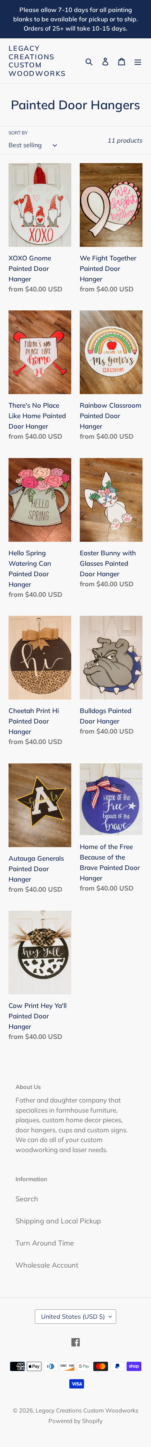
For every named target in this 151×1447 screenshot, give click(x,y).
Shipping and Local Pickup (58, 1220)
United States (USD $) (73, 1316)
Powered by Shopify (75, 1421)
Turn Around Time (44, 1243)
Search (26, 1198)
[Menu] (138, 61)
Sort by (18, 133)
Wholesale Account (46, 1265)
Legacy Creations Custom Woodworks (37, 61)
